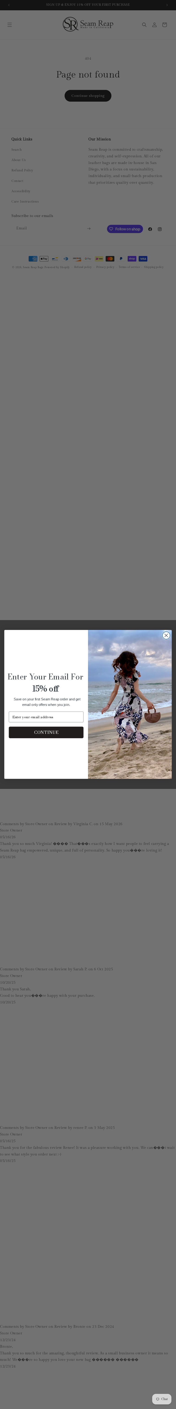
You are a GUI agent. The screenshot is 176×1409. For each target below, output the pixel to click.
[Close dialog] (166, 635)
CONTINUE (46, 732)
